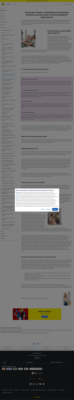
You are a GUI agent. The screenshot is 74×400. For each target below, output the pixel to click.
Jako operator (18, 192)
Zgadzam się (55, 209)
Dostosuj (48, 209)
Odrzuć (43, 209)
